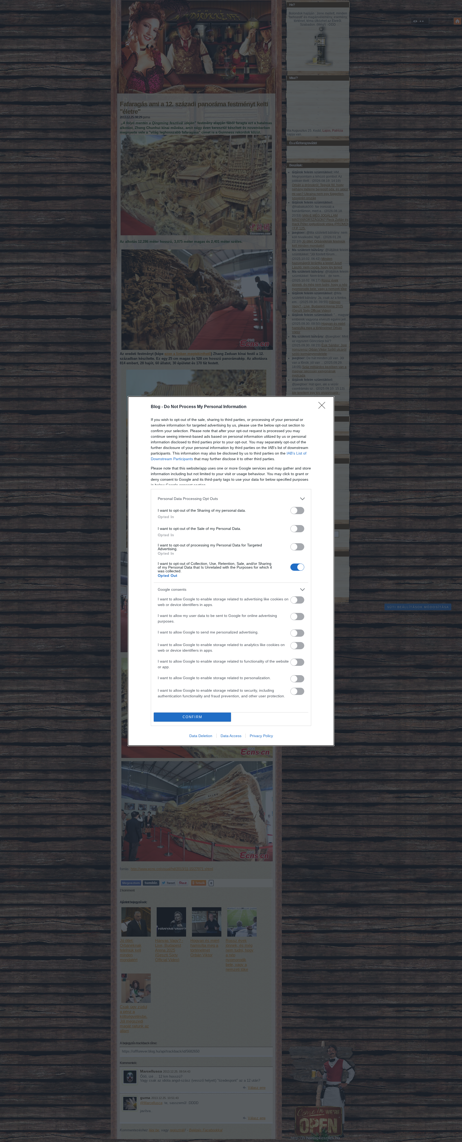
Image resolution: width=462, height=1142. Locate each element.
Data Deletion (200, 736)
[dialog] (231, 571)
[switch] (297, 510)
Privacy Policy (261, 736)
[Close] (323, 407)
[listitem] (231, 499)
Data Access (231, 736)
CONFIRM (192, 717)
